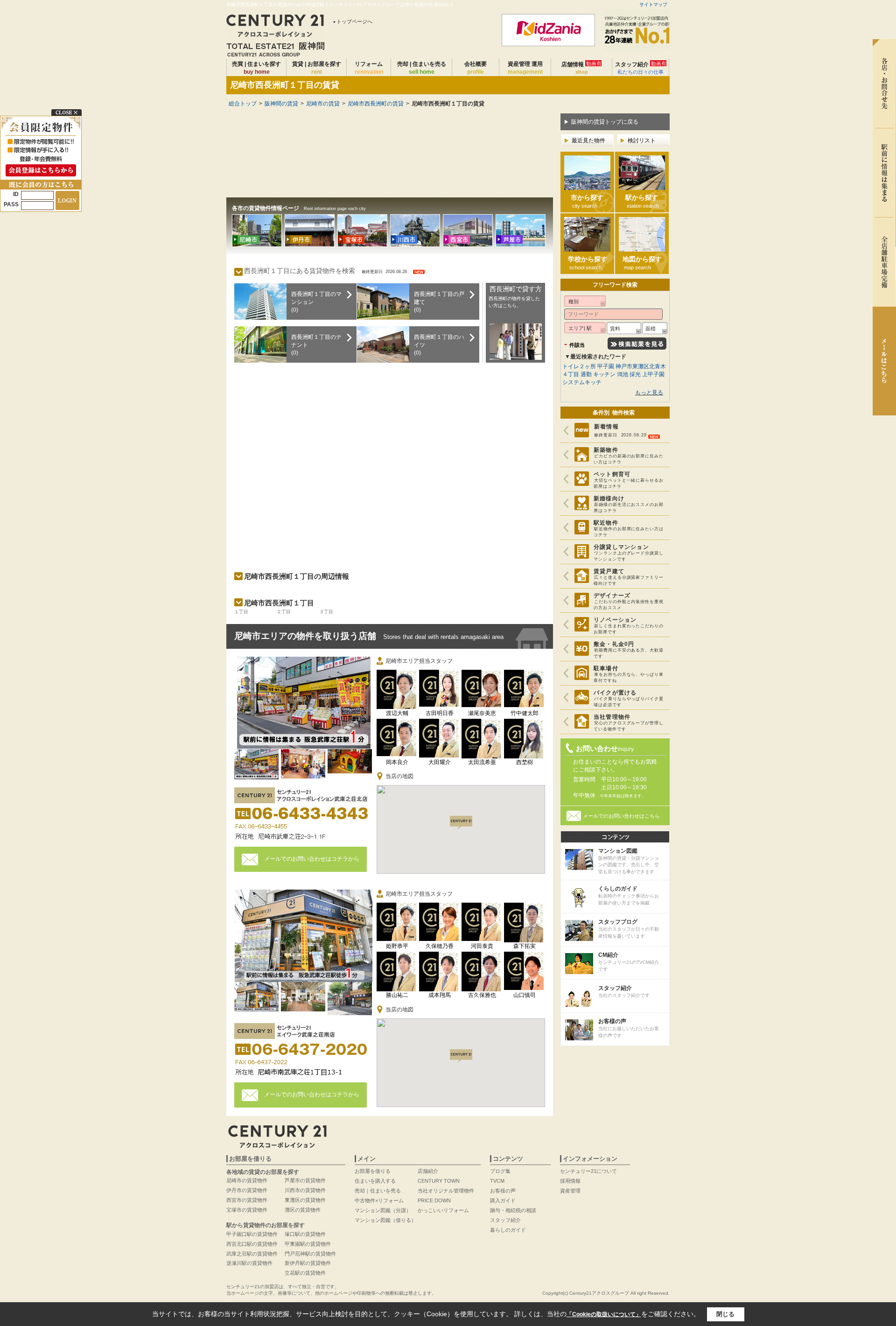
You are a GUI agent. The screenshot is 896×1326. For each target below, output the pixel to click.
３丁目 (326, 611)
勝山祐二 (397, 995)
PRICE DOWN (434, 1200)
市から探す (587, 201)
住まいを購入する (375, 1181)
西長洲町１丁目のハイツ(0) (439, 345)
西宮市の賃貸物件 (246, 1200)
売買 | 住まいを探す (256, 68)
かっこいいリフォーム (443, 1210)
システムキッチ (582, 382)
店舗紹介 (428, 1171)
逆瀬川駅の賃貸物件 (249, 1263)
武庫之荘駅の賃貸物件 (252, 1253)
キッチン (604, 374)
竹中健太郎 (525, 713)
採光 (635, 374)
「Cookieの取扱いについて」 (604, 1314)
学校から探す (587, 262)
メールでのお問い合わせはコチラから (311, 859)
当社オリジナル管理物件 (446, 1190)
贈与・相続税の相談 (513, 1210)
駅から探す (642, 201)
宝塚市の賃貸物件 (246, 1210)
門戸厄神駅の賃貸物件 (310, 1253)
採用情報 (570, 1181)
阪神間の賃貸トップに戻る (604, 122)
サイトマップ (653, 4)
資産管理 (570, 1190)
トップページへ (354, 21)
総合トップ (243, 103)
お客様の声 (503, 1190)
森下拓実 (524, 946)
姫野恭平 (397, 946)
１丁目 (241, 611)
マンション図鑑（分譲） (383, 1210)
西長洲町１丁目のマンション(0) (316, 302)
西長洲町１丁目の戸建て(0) (439, 302)
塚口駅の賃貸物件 (305, 1234)
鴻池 (622, 374)
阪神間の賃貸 (281, 103)
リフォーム (369, 68)
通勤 (586, 374)
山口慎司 (524, 995)
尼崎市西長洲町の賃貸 (376, 103)
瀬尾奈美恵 (482, 713)
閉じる (725, 1314)
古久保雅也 (482, 995)
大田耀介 (439, 762)
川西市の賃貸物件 (305, 1190)
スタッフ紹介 (640, 68)
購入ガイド (503, 1200)
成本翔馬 (439, 995)
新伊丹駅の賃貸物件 (308, 1263)
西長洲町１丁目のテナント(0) (316, 345)
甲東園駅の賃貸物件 (308, 1244)
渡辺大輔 (397, 713)
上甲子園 (653, 374)
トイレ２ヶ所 (579, 366)
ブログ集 (500, 1171)
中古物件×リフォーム (379, 1200)
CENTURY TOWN (439, 1181)
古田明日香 (440, 713)
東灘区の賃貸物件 (305, 1200)
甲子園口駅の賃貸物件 (252, 1234)
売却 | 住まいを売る (421, 68)
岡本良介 (397, 762)
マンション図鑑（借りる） (385, 1220)
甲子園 (605, 366)
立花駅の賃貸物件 (305, 1273)
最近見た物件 (588, 140)
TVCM (497, 1181)
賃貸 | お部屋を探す (316, 68)
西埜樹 (524, 762)
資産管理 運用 (525, 68)
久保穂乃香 (440, 946)
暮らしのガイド (508, 1230)
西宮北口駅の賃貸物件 (252, 1244)
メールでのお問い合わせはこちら (621, 816)
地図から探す (642, 262)
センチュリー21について (588, 1171)
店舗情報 (581, 68)
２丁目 (284, 611)
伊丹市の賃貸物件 (246, 1190)
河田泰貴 (482, 946)
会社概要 (475, 68)
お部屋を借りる (373, 1171)
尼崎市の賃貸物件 (246, 1180)
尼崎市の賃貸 (323, 103)
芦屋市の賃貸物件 (305, 1180)
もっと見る (649, 392)
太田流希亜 (482, 762)
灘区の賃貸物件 (303, 1210)
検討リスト (642, 140)
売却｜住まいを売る (378, 1190)
